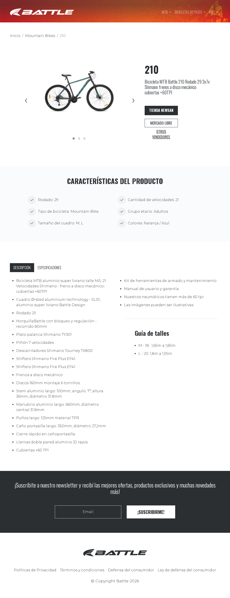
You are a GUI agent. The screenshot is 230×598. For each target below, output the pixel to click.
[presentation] (25, 100)
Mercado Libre (161, 123)
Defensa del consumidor (131, 570)
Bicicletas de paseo (189, 12)
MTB (165, 12)
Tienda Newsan (161, 110)
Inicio (15, 36)
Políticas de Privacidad (35, 570)
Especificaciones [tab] (49, 267)
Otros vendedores (161, 134)
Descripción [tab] (22, 267)
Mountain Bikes (40, 36)
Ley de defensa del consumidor (187, 570)
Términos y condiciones (82, 570)
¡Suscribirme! (150, 512)
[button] (73, 138)
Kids (212, 12)
